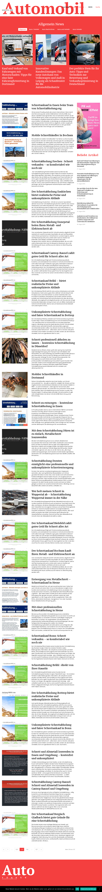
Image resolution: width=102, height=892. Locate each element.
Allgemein (22, 29)
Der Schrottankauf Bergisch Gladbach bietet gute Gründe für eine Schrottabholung (51, 817)
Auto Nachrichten (48, 29)
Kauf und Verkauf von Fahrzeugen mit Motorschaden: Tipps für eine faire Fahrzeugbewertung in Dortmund (17, 76)
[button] (98, 7)
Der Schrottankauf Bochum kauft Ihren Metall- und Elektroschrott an (53, 552)
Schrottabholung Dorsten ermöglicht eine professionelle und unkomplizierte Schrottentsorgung (53, 464)
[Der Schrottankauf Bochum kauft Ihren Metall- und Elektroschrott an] (15, 561)
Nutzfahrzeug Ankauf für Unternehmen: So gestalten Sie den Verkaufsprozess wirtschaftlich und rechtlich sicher (88, 206)
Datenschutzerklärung (88, 889)
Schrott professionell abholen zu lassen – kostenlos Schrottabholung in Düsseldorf (53, 343)
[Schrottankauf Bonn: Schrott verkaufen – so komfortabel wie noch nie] (15, 647)
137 (36, 849)
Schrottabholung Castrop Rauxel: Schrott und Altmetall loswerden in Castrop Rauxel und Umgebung (53, 785)
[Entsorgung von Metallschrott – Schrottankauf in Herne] (15, 589)
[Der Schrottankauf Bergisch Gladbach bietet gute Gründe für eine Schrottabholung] (15, 825)
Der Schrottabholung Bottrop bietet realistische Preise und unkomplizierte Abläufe (53, 696)
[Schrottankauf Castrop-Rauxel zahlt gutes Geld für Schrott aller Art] (15, 263)
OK (77, 889)
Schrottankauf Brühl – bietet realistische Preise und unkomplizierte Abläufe (49, 284)
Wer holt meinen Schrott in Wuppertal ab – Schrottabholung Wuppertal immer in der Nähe (51, 494)
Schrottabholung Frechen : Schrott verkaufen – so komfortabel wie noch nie (52, 165)
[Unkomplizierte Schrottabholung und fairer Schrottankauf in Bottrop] (15, 322)
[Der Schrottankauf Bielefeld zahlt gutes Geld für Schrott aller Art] (15, 532)
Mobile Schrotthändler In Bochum (52, 135)
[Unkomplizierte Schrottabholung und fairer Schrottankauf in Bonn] (15, 734)
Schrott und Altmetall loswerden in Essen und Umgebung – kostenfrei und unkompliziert (53, 755)
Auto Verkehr (77, 29)
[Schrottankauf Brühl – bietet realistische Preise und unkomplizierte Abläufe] (15, 292)
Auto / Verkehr (34, 29)
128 (17, 849)
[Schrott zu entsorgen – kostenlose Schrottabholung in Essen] (15, 413)
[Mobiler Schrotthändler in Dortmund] (15, 385)
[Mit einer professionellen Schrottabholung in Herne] (15, 618)
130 (27, 849)
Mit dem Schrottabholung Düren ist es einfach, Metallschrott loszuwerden (53, 434)
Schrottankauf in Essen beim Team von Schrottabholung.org (52, 107)
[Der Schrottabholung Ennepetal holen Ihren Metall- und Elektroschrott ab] (15, 233)
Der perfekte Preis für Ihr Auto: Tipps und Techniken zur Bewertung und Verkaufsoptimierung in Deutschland (84, 76)
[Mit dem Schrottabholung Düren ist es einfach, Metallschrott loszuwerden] (15, 442)
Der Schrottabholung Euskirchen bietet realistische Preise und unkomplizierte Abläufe (51, 195)
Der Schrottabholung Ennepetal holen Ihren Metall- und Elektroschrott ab (51, 225)
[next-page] (41, 849)
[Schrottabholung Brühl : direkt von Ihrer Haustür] (15, 675)
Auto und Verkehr (63, 29)
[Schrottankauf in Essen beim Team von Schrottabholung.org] (15, 115)
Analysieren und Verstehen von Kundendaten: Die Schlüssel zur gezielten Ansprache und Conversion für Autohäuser (87, 218)
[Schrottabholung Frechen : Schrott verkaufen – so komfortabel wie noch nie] (15, 172)
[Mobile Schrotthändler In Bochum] (15, 144)
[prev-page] (3, 849)
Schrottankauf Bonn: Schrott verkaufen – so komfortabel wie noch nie (51, 639)
